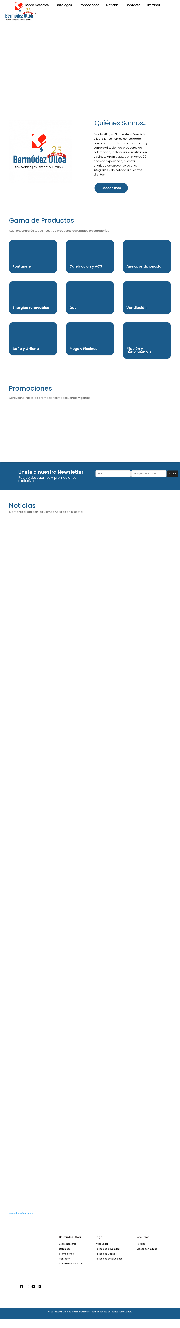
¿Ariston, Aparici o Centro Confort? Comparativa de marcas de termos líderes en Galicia (83, 557)
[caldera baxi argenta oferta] (158, 443)
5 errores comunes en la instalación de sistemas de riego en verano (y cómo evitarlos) (82, 1043)
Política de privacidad (108, 1249)
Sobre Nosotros (37, 5)
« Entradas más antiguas (21, 1213)
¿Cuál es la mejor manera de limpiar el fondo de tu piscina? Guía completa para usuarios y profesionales (86, 1110)
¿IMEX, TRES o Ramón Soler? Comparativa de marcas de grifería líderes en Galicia (78, 841)
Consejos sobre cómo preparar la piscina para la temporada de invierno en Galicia (79, 704)
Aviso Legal (102, 1243)
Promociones (89, 5)
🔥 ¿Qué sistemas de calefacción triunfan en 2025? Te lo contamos (65, 1180)
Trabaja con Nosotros (71, 1263)
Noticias (112, 5)
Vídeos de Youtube (147, 1249)
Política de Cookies (106, 1253)
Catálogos (64, 5)
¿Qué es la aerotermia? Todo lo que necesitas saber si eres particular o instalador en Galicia (86, 906)
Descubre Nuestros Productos (90, 45)
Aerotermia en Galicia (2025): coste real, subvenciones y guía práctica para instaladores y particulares (85, 631)
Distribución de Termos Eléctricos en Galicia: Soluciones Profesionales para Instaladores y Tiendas (84, 977)
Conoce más (111, 188)
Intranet (153, 5)
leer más (19, 576)
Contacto (132, 5)
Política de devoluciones (109, 1258)
